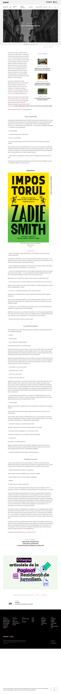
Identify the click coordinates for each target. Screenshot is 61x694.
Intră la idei (15, 621)
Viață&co (40, 96)
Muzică (46, 66)
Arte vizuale (40, 81)
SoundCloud (44, 623)
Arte (11, 7)
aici (35, 690)
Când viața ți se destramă (30, 543)
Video (33, 618)
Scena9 (31, 28)
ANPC (52, 624)
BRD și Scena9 (6, 621)
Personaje (5, 7)
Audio (33, 620)
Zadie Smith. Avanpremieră (30, 541)
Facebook (43, 618)
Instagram (43, 620)
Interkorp (54, 643)
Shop (50, 7)
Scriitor (32, 23)
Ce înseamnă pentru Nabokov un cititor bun (30, 545)
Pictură (46, 81)
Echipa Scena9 (6, 620)
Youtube (43, 621)
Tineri (45, 96)
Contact (5, 627)
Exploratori (40, 66)
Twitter (50, 47)
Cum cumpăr (53, 623)
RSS (42, 624)
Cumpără (24, 621)
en (55, 7)
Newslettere (39, 7)
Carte (28, 23)
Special (31, 7)
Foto (33, 621)
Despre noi (5, 618)
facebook (47, 47)
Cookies (52, 621)
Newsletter (5, 626)
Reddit (52, 47)
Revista (45, 7)
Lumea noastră (16, 623)
